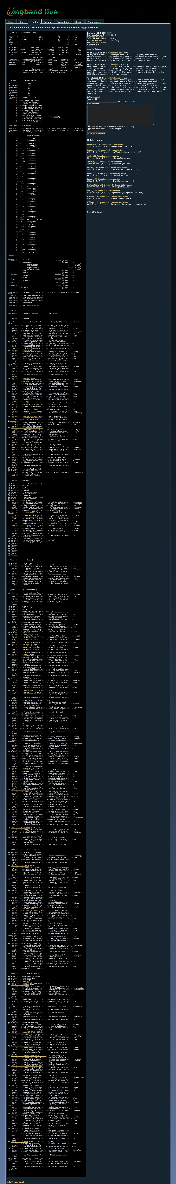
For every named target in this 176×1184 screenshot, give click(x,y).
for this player (99, 43)
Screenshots (94, 22)
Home (11, 22)
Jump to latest (94, 49)
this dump (96, 37)
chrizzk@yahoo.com (114, 53)
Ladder (34, 22)
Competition (63, 22)
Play (22, 22)
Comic (78, 22)
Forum (47, 22)
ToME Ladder (104, 41)
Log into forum (128, 101)
